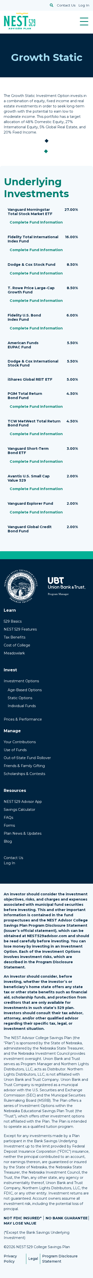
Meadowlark (14, 653)
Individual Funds (22, 706)
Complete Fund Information (36, 222)
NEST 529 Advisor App (23, 801)
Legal (33, 1258)
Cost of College (17, 645)
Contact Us (66, 5)
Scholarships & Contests (24, 774)
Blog (8, 841)
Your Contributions (20, 742)
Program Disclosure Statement (60, 1259)
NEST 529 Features (20, 629)
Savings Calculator (19, 809)
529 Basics (13, 621)
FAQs (8, 817)
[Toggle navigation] (84, 21)
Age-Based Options (25, 690)
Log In (83, 5)
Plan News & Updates (22, 833)
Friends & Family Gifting (24, 766)
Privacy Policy (10, 1259)
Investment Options (21, 681)
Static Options (20, 698)
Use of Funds (15, 750)
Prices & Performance (23, 719)
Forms (9, 825)
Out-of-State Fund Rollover (27, 758)
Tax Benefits (14, 637)
